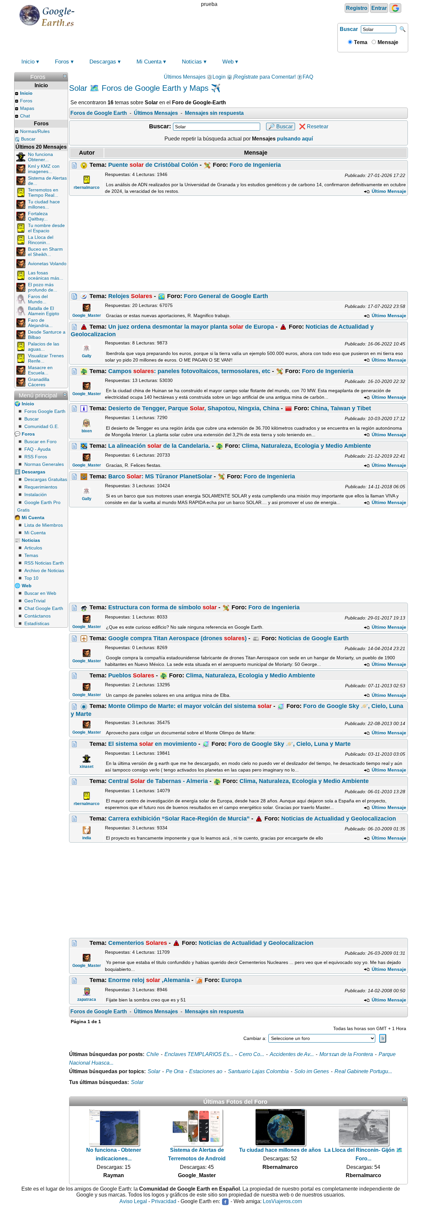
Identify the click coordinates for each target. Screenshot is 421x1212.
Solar (154, 1071)
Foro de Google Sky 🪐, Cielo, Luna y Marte (289, 744)
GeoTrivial (34, 600)
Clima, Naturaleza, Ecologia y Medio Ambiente (306, 445)
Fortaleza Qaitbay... (38, 216)
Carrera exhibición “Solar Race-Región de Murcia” (179, 818)
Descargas (102, 62)
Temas (31, 555)
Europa (231, 980)
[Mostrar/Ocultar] (65, 76)
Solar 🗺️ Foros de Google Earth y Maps (139, 88)
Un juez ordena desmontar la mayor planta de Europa (191, 326)
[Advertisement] (238, 243)
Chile (152, 1054)
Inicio (28, 62)
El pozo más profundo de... (42, 287)
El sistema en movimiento (152, 744)
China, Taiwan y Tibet (341, 408)
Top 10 (31, 578)
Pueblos (131, 675)
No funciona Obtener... (40, 157)
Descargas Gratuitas (45, 479)
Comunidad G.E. (41, 426)
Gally (86, 356)
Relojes (130, 296)
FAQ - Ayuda (37, 449)
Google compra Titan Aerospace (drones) (177, 638)
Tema (360, 42)
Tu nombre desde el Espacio (46, 228)
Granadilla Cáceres (38, 382)
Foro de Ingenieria (255, 165)
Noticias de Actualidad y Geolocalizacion (338, 818)
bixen (87, 431)
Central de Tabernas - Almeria (158, 781)
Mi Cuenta (148, 62)
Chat (25, 115)
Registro (356, 8)
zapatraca (86, 999)
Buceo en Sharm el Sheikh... (45, 251)
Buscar (349, 29)
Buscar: (160, 126)
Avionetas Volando (47, 263)
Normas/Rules (35, 131)
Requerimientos (40, 487)
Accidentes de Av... (292, 1054)
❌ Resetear (313, 126)
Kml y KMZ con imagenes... (44, 169)
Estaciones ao (205, 1071)
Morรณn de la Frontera (346, 1054)
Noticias (192, 62)
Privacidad (163, 1201)
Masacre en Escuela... (40, 370)
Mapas (27, 108)
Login (219, 77)
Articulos (33, 547)
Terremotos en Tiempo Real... (43, 192)
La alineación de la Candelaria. (159, 445)
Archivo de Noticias (44, 570)
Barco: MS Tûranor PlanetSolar (160, 476)
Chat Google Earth (43, 608)
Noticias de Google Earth (313, 638)
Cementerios (137, 943)
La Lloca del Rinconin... (40, 240)
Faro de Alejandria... (40, 322)
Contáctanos (37, 616)
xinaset (86, 766)
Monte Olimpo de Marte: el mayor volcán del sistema (190, 706)
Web (228, 62)
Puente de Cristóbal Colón (153, 165)
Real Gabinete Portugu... (363, 1071)
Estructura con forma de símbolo (162, 607)
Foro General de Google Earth (226, 296)
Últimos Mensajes (185, 77)
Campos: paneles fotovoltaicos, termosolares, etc (189, 371)
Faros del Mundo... (38, 299)
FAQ (308, 77)
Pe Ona (175, 1071)
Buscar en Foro (40, 441)
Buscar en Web (40, 593)
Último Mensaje (388, 191)
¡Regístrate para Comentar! (264, 77)
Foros (62, 62)
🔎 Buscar (280, 126)
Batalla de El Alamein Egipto (43, 311)
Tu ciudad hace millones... (44, 204)
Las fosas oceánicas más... (45, 275)
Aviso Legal (133, 1201)
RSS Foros (35, 456)
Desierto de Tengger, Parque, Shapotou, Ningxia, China (193, 408)
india (86, 838)
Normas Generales (44, 464)
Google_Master (86, 315)
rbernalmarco (86, 187)
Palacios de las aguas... (43, 346)
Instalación (35, 494)
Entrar (379, 8)
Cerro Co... (251, 1054)
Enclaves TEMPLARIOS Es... (198, 1054)
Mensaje (387, 42)
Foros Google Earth (44, 411)
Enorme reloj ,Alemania (149, 980)
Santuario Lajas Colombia (258, 1071)
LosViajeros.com (282, 1201)
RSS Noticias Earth (44, 563)
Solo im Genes (311, 1071)
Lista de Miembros (43, 525)
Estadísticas (36, 623)
